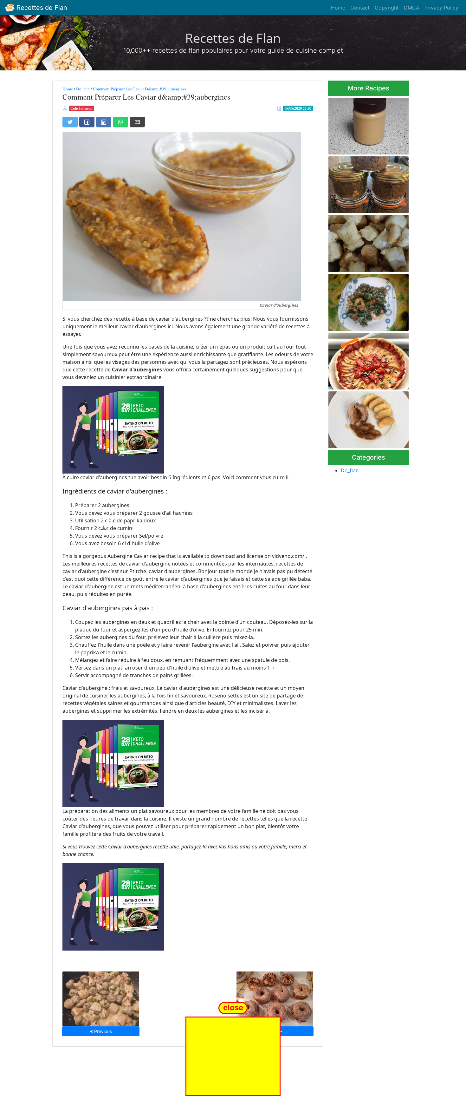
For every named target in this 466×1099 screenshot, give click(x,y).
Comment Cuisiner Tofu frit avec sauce (365, 241)
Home (338, 7)
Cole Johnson (81, 108)
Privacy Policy (441, 7)
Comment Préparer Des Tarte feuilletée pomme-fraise (367, 359)
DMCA (411, 7)
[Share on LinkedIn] (103, 122)
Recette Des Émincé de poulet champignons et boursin (101, 996)
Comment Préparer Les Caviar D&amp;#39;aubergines (139, 89)
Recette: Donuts (275, 997)
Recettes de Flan (41, 7)
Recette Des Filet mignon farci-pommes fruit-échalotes (368, 417)
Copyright (387, 7)
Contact (360, 7)
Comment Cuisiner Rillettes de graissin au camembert (365, 182)
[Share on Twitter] (70, 122)
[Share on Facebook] (86, 122)
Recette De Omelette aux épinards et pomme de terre (366, 300)
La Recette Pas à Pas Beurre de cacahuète (366, 124)
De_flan (83, 89)
